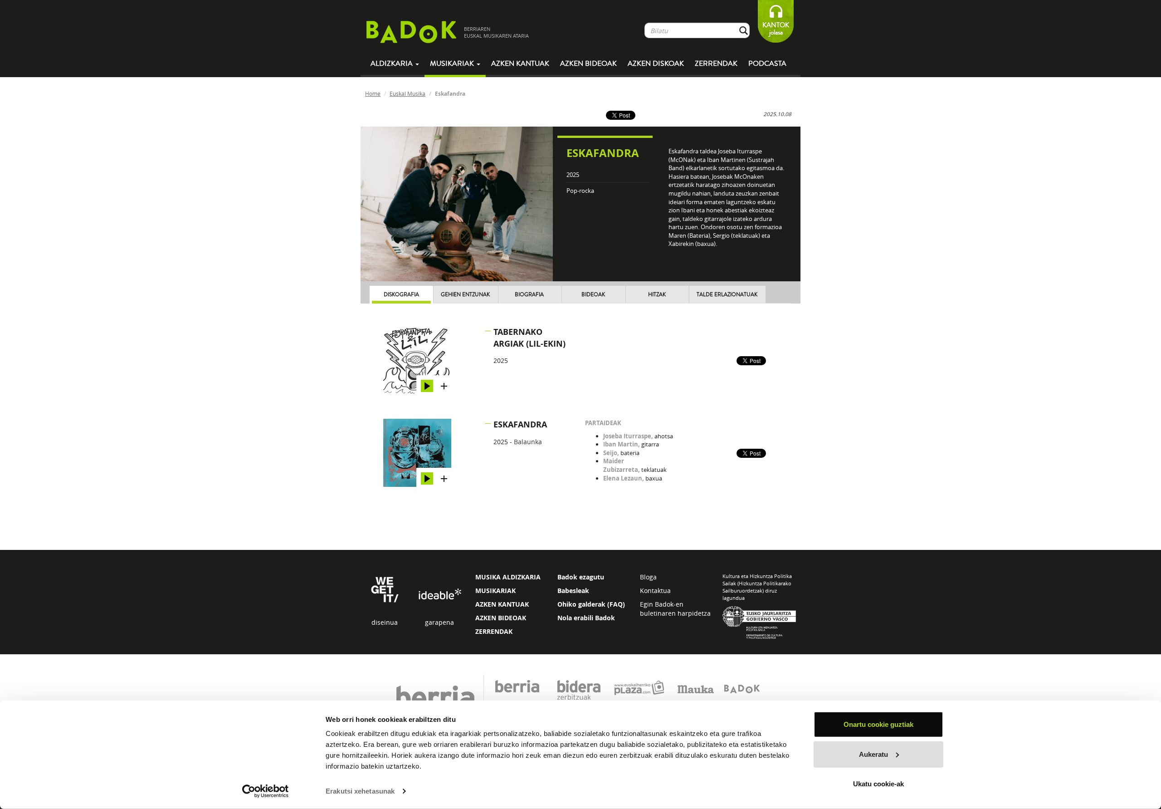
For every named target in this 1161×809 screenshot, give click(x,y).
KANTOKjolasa (775, 28)
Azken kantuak (520, 64)
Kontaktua (655, 590)
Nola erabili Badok (586, 617)
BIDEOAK (593, 295)
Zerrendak (716, 64)
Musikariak (453, 64)
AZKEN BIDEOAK (500, 617)
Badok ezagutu (580, 577)
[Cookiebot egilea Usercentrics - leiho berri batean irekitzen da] (265, 791)
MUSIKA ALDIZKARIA (508, 577)
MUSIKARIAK (495, 590)
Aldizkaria (393, 64)
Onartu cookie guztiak (878, 724)
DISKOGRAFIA (401, 295)
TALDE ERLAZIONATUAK (727, 295)
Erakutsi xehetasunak (360, 791)
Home (372, 93)
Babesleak (573, 590)
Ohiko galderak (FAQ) (591, 604)
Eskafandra (520, 424)
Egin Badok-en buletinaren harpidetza (675, 609)
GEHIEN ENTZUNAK (465, 295)
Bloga (648, 577)
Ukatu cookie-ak (878, 784)
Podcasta (767, 64)
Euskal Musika (407, 93)
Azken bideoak (588, 64)
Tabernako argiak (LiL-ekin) (529, 337)
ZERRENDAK (493, 631)
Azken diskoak (656, 64)
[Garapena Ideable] (439, 594)
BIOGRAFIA (529, 295)
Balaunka (528, 441)
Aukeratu (873, 754)
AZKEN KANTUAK (502, 604)
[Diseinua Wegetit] (385, 588)
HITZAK (657, 295)
